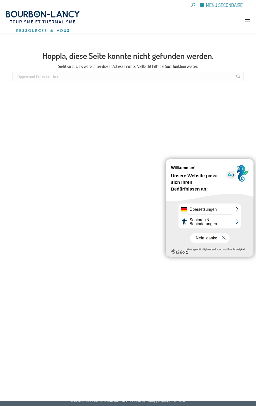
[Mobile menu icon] (247, 21)
